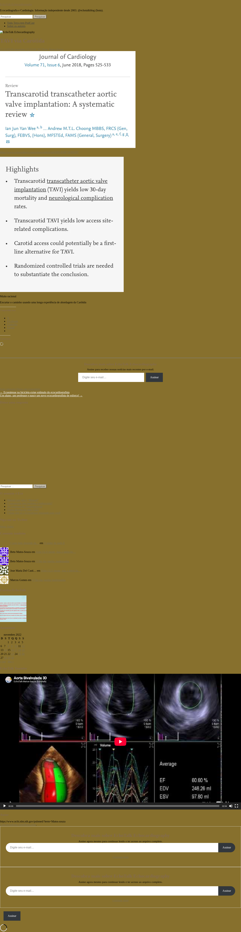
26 (23, 653)
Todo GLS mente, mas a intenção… (56, 551)
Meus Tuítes (7, 526)
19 (23, 649)
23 (12, 653)
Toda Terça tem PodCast (20, 22)
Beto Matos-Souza (53, 49)
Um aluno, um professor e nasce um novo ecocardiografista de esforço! (41, 395)
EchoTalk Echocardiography (16, 4)
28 (5, 657)
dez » (11, 661)
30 (12, 657)
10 (16, 646)
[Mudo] (231, 806)
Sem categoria (8, 389)
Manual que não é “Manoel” (23, 500)
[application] (120, 742)
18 (19, 649)
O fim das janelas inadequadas (52, 561)
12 (23, 646)
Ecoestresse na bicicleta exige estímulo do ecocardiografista (35, 392)
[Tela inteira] (236, 806)
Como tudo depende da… (24, 543)
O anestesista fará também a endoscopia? (29, 503)
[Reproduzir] (4, 806)
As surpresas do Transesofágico (24, 506)
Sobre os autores (16, 26)
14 (5, 649)
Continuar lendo (121, 857)
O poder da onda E (54, 543)
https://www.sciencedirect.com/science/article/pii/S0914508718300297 (39, 152)
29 (9, 657)
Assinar (154, 377)
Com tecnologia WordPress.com (18, 824)
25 (19, 653)
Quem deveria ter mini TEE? (23, 509)
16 (12, 649)
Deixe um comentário (28, 389)
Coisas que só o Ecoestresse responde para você (33, 512)
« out (3, 661)
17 (16, 649)
